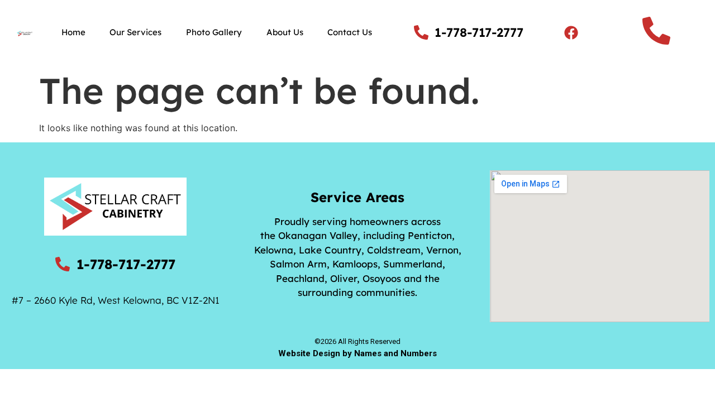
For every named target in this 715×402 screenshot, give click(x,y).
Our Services (135, 32)
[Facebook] (571, 32)
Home (73, 32)
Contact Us (349, 32)
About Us (284, 32)
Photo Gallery (214, 32)
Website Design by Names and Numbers (357, 353)
